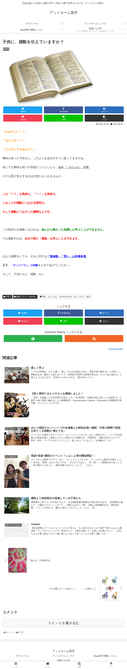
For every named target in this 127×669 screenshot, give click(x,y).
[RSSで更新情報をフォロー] (94, 338)
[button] (117, 411)
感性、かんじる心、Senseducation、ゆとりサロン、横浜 (66, 297)
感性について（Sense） (26, 297)
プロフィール (21, 656)
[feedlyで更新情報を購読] (33, 338)
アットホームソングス (63, 656)
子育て (8, 297)
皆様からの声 (63, 660)
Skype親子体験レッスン (105, 656)
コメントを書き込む (63, 623)
